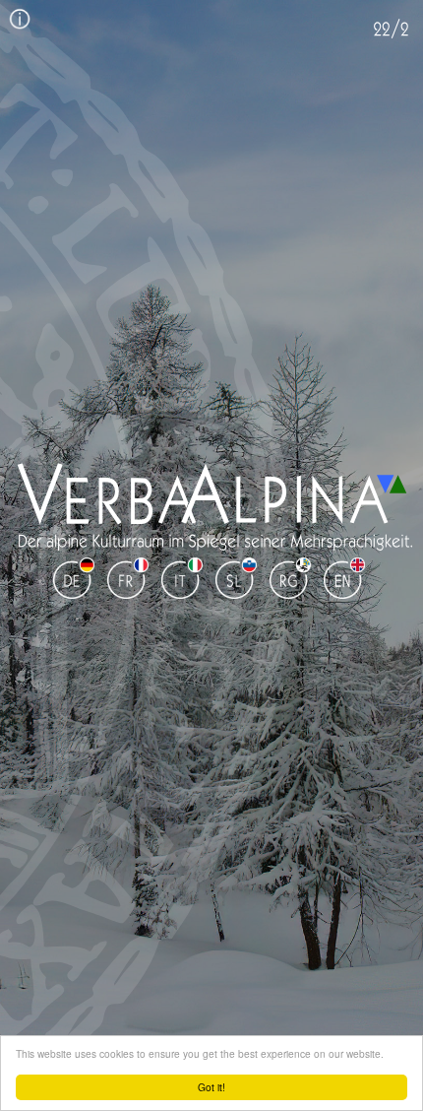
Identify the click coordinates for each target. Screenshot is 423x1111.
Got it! (211, 1086)
